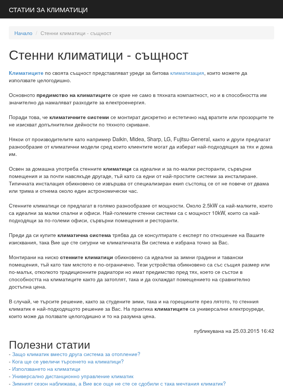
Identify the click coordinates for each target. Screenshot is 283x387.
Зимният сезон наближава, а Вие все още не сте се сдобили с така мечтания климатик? (119, 383)
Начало (23, 32)
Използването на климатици (46, 368)
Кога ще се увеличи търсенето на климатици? (68, 361)
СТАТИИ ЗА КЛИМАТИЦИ (48, 9)
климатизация (187, 72)
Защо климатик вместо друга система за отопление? (76, 354)
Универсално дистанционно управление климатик (72, 376)
